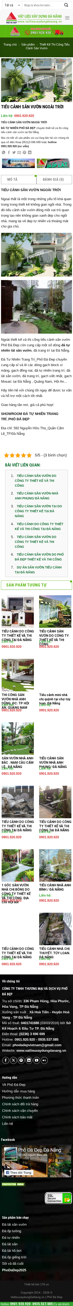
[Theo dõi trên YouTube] (36, 1060)
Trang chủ (10, 44)
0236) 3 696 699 (32, 1034)
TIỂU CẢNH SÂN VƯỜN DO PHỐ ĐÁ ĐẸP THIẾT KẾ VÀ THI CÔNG (39, 557)
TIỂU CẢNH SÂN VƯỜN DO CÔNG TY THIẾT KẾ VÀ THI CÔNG (35, 480)
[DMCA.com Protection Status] (13, 1184)
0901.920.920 (24, 116)
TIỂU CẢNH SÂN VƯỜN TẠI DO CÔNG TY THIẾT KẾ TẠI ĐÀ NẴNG (38, 511)
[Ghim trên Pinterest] (24, 153)
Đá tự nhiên (11, 1238)
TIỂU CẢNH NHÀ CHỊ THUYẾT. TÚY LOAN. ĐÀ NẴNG (54, 953)
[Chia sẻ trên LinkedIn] (29, 153)
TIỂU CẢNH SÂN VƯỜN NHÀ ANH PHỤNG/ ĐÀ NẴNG (36, 496)
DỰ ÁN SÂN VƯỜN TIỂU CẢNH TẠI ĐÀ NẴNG (38, 570)
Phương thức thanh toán (20, 1098)
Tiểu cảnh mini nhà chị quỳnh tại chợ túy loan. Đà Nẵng (54, 699)
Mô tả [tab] (12, 179)
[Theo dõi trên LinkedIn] (28, 1060)
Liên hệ (7, 1124)
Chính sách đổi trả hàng (20, 1104)
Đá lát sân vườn (14, 1224)
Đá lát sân (9, 1244)
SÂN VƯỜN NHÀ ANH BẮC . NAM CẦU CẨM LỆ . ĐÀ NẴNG (17, 762)
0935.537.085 (48, 1039)
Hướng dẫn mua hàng (18, 1091)
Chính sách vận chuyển (20, 1111)
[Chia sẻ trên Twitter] (14, 153)
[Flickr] (44, 1060)
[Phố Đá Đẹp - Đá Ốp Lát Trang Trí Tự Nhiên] (34, 18)
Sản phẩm (28, 44)
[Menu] (67, 18)
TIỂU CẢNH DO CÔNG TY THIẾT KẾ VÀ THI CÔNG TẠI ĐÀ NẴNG (39, 526)
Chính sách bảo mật (17, 1117)
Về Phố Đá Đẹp (13, 1085)
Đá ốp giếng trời (14, 1257)
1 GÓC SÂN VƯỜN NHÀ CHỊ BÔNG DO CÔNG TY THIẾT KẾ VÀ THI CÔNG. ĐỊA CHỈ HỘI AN (16, 893)
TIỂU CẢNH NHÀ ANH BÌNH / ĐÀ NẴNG (55, 887)
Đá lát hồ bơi (11, 1251)
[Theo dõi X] (13, 1060)
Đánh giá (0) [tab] (53, 179)
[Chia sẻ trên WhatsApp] (3, 153)
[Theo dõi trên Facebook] (5, 1060)
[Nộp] (66, 5)
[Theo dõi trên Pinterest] (21, 1060)
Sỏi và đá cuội (13, 1264)
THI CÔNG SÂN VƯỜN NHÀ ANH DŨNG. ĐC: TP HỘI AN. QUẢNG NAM (15, 701)
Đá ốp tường (11, 1231)
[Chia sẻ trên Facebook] (9, 153)
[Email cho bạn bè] (19, 153)
